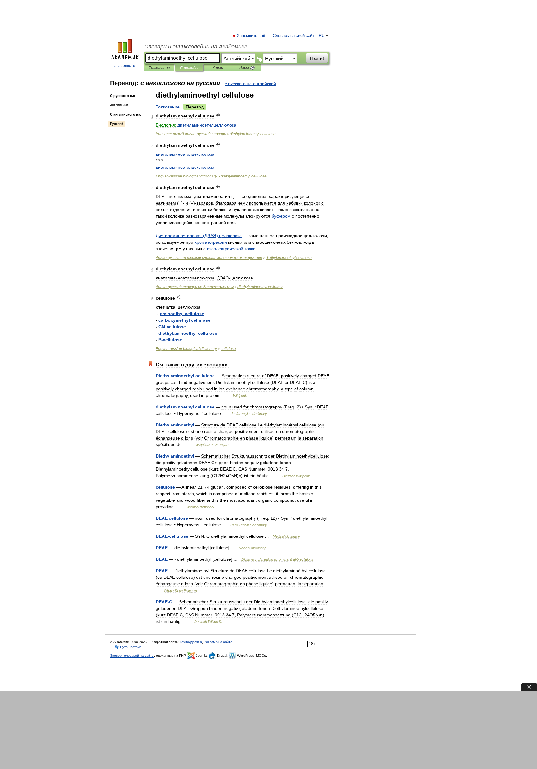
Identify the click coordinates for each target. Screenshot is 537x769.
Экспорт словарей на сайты (132, 655)
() (199, 235)
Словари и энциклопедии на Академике (195, 47)
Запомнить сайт (252, 36)
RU (321, 36)
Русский (116, 124)
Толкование (168, 106)
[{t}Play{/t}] (218, 115)
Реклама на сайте (218, 642)
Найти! (317, 58)
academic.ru (124, 65)
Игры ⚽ (247, 68)
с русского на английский (250, 83)
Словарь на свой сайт (293, 36)
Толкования (159, 68)
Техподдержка (191, 642)
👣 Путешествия (128, 647)
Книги (218, 68)
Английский (119, 105)
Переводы (189, 68)
